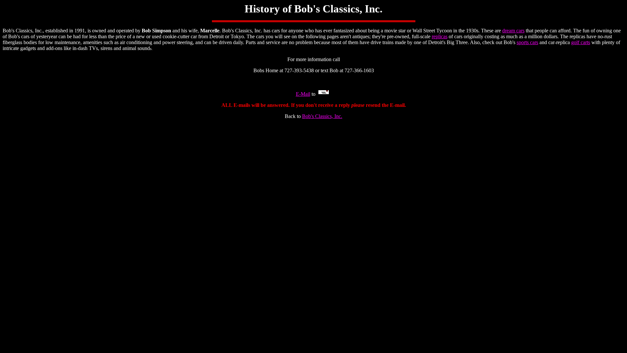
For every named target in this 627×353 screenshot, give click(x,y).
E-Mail (303, 94)
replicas (439, 36)
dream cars (513, 30)
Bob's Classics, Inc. (322, 116)
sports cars (527, 42)
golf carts (580, 42)
